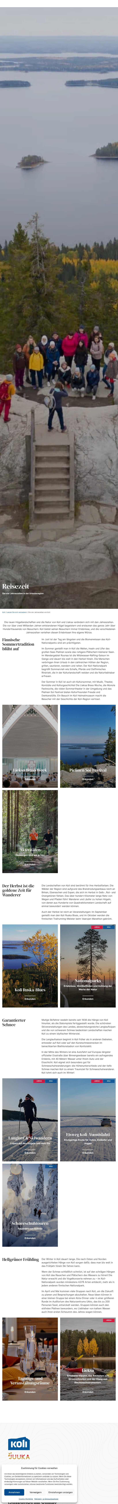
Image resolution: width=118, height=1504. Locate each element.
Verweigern (36, 1492)
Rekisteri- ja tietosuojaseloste (46, 1499)
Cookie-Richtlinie (26, 1499)
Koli (3, 612)
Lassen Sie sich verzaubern (17, 612)
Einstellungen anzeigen (60, 1492)
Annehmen (14, 1492)
